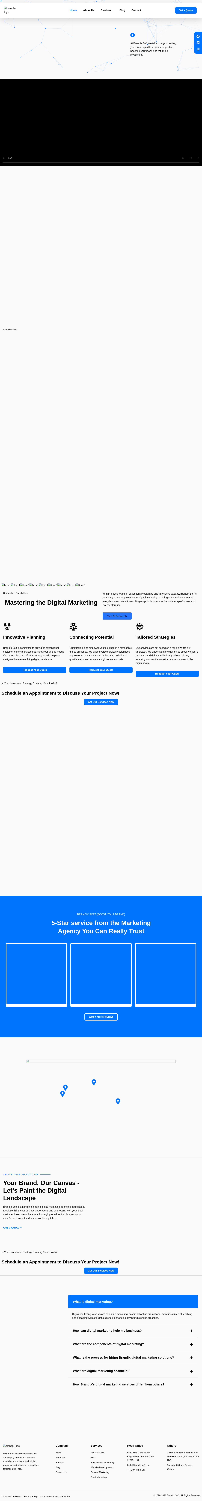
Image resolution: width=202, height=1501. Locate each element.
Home (73, 10)
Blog (122, 10)
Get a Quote (11, 1227)
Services (106, 10)
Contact (136, 10)
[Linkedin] (198, 43)
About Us (89, 10)
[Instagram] (198, 49)
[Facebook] (198, 36)
